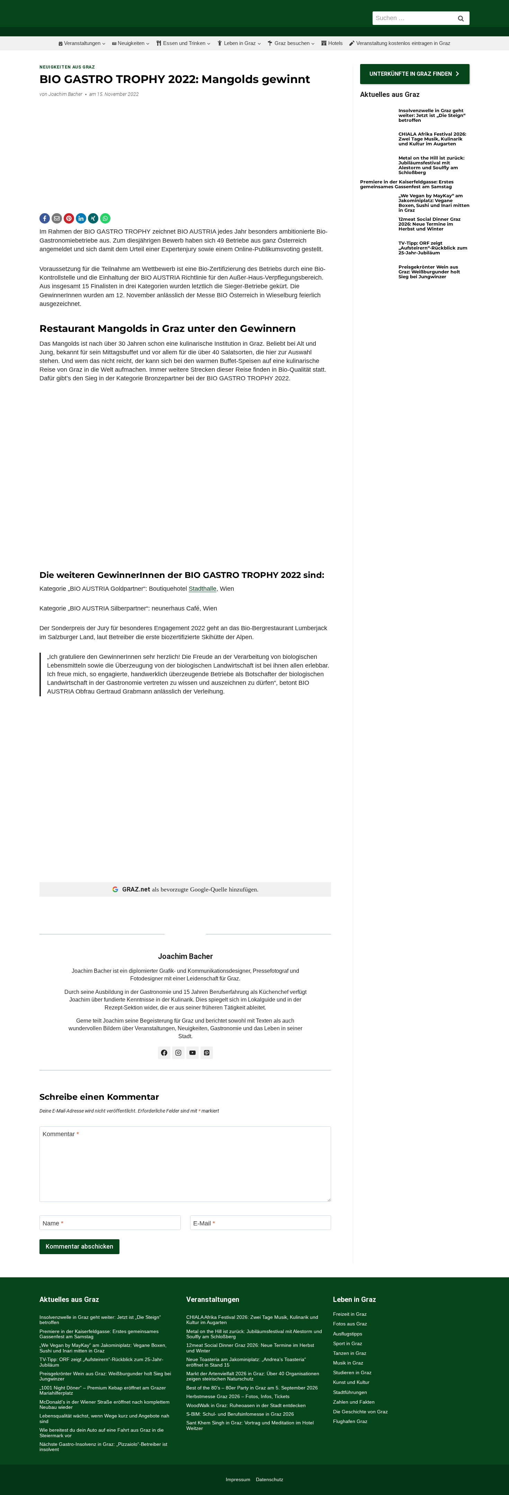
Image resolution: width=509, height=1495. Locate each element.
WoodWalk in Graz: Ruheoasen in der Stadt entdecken (246, 1405)
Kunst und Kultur (351, 1382)
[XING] (93, 218)
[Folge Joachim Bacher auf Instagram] (178, 1052)
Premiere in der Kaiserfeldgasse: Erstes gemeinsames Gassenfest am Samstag (407, 184)
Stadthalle (202, 588)
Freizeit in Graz (350, 1314)
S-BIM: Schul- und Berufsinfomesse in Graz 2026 (240, 1414)
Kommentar (61, 1134)
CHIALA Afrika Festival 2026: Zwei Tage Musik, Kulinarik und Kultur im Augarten (432, 139)
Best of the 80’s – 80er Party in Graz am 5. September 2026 (252, 1387)
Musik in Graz (348, 1363)
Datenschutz (269, 1479)
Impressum (238, 1479)
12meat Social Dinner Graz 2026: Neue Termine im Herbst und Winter (430, 224)
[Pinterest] (69, 218)
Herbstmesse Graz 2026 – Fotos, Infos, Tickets (237, 1396)
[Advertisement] (185, 151)
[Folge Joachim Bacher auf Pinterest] (206, 1052)
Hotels (335, 43)
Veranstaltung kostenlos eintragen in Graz (403, 43)
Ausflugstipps (347, 1334)
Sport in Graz (347, 1343)
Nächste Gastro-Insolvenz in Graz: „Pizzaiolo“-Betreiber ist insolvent (103, 1446)
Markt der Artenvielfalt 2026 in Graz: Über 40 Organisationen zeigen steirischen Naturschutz (252, 1376)
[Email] (57, 218)
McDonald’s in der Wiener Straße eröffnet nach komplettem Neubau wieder (104, 1404)
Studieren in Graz (352, 1372)
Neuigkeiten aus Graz (67, 67)
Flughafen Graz (350, 1421)
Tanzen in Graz (349, 1353)
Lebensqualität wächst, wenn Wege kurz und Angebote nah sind (104, 1418)
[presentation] (376, 117)
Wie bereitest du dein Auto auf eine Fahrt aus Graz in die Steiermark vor (101, 1432)
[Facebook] (44, 218)
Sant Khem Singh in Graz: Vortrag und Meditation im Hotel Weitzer (250, 1425)
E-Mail (204, 1223)
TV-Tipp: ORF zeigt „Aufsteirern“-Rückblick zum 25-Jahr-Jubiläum (433, 248)
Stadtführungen (350, 1392)
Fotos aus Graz (350, 1323)
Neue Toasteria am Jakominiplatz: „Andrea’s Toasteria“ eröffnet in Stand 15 (246, 1362)
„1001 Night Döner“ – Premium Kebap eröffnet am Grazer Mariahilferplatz (102, 1390)
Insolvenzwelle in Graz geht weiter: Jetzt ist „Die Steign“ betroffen (432, 115)
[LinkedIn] (81, 218)
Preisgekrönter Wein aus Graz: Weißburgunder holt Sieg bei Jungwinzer (429, 271)
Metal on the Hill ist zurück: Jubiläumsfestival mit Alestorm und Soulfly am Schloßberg (431, 165)
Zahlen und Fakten (354, 1402)
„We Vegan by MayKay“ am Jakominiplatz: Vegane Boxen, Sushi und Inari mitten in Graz (434, 202)
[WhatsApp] (105, 218)
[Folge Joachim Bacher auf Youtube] (192, 1052)
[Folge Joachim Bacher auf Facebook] (164, 1052)
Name (53, 1223)
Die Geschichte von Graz (360, 1411)
